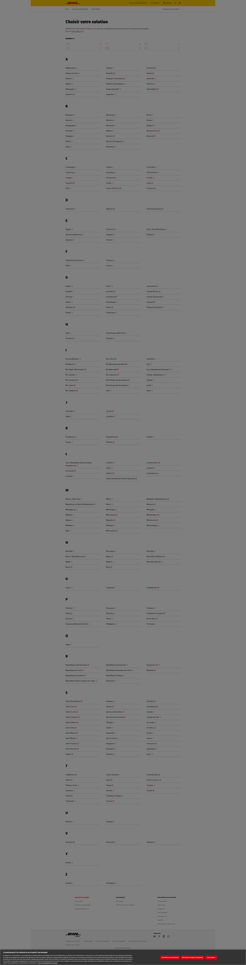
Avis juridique (53, 963)
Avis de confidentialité (44, 963)
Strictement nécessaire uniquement (192, 957)
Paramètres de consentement (170, 957)
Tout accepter (211, 957)
